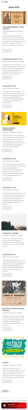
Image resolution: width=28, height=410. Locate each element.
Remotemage (15, 402)
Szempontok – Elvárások (11, 233)
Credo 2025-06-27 (9, 254)
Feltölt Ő (6, 362)
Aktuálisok (6, 132)
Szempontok (6, 235)
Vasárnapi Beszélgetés (9, 31)
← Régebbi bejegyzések (5, 391)
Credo (4, 88)
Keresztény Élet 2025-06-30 (12, 59)
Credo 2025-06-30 (9, 158)
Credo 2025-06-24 (9, 86)
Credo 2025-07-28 (9, 187)
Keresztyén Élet (7, 61)
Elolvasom (7, 50)
